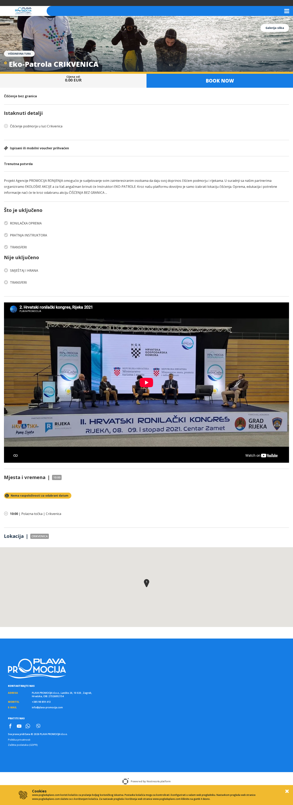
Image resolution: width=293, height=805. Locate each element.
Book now (220, 82)
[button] (146, 583)
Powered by (150, 781)
